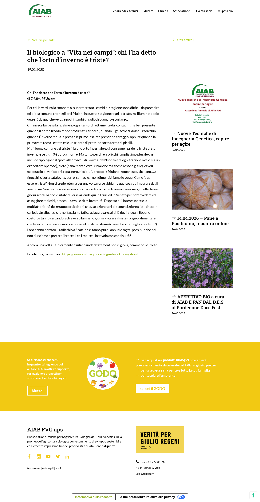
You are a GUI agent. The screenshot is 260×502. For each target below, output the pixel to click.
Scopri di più (103, 446)
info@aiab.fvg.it (150, 467)
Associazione (181, 11)
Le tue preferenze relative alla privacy (147, 497)
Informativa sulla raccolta (93, 497)
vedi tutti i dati (144, 473)
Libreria (163, 11)
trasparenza (33, 468)
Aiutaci (37, 390)
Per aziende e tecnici (125, 11)
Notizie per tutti (44, 40)
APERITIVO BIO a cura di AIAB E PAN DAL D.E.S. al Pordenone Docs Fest (198, 302)
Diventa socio (203, 11)
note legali (47, 468)
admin (58, 468)
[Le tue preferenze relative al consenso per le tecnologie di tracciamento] (253, 495)
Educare (148, 11)
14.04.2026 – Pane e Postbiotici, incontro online (200, 220)
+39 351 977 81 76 (152, 461)
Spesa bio (226, 11)
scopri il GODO (152, 388)
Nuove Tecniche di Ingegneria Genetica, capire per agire (200, 138)
